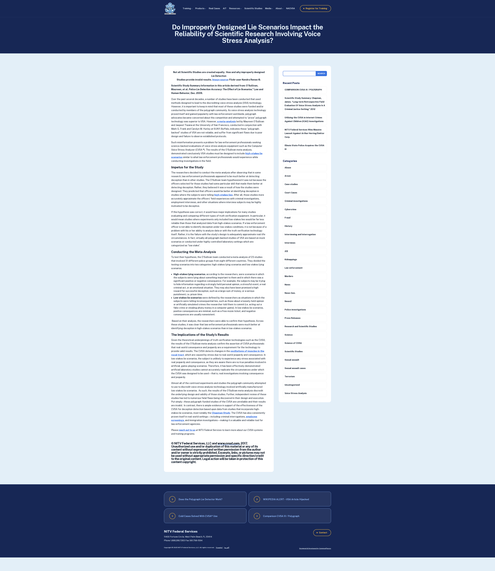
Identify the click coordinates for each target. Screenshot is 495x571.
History (288, 226)
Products (199, 8)
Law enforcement (294, 268)
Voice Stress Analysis (296, 393)
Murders (289, 276)
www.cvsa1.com (228, 443)
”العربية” (226, 548)
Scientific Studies (253, 8)
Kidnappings (291, 259)
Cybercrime (290, 209)
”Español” (219, 548)
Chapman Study (221, 413)
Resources (234, 8)
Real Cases (214, 8)
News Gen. (290, 293)
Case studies (291, 184)
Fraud (287, 217)
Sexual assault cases (295, 368)
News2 (288, 301)
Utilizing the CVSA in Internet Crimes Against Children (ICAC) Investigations (304, 119)
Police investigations (295, 309)
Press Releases (292, 318)
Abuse (288, 167)
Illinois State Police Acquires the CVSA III (304, 147)
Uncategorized (292, 385)
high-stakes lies (223, 195)
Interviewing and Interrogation (300, 234)
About (279, 8)
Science (289, 335)
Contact (323, 532)
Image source (220, 79)
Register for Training (316, 8)
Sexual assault (292, 360)
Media (268, 8)
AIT (224, 8)
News (287, 284)
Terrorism (290, 376)
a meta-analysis (226, 121)
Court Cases (291, 192)
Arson (288, 176)
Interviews (290, 243)
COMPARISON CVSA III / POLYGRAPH (303, 90)
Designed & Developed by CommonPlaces (315, 548)
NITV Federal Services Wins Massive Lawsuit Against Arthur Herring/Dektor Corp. (304, 133)
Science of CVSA (293, 343)
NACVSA (290, 8)
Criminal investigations (296, 201)
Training (187, 8)
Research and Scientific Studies (301, 326)
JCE (286, 251)
